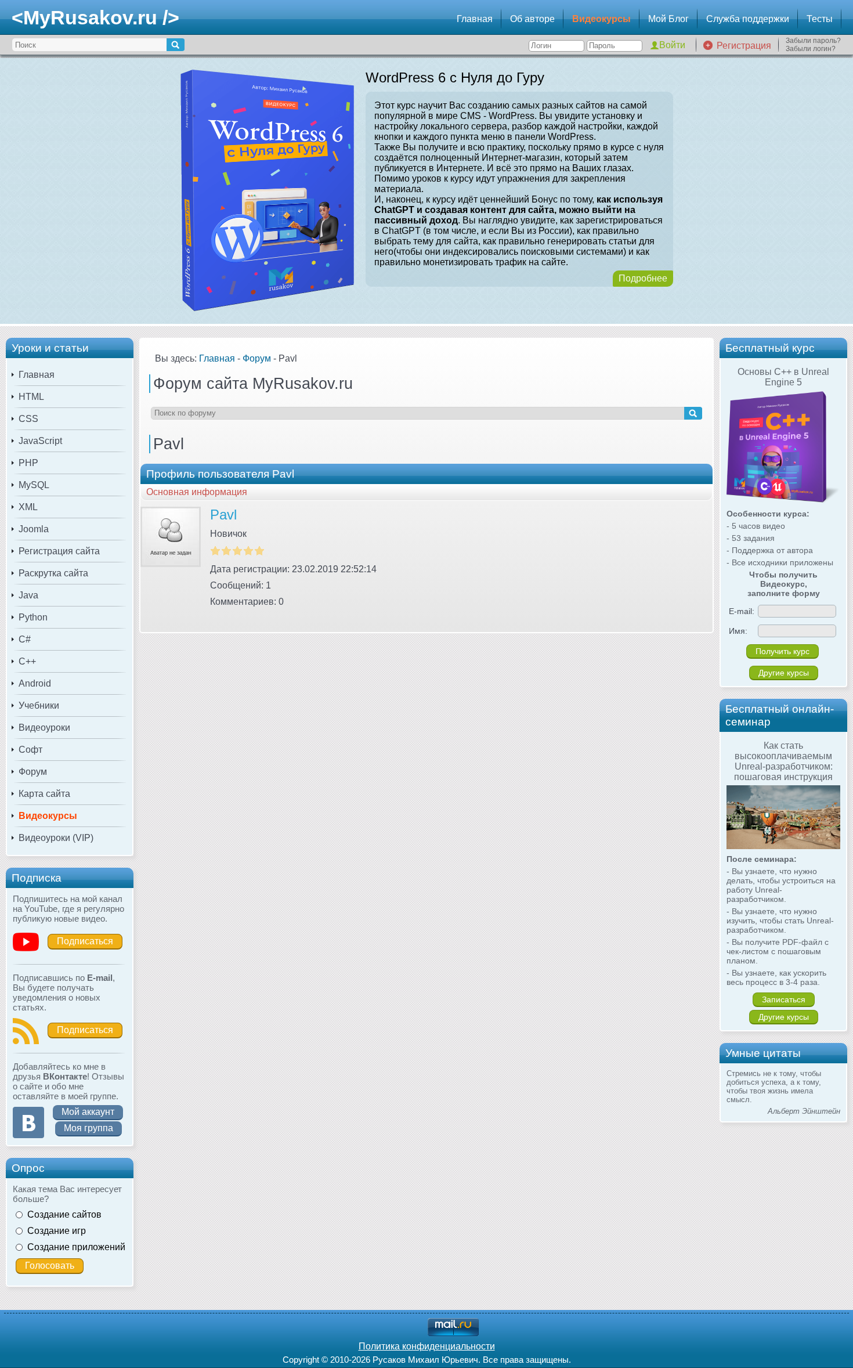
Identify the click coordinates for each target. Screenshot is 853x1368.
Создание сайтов (64, 1214)
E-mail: (741, 611)
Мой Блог (668, 19)
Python (33, 617)
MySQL (34, 485)
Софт (30, 750)
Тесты (820, 19)
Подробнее (643, 278)
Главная (475, 19)
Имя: (738, 631)
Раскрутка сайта (53, 573)
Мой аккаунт (88, 1112)
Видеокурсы (601, 19)
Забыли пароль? (813, 41)
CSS (28, 419)
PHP (28, 463)
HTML (31, 397)
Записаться (783, 999)
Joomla (34, 529)
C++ (27, 661)
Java (28, 595)
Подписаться (85, 941)
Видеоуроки (44, 727)
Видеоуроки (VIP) (56, 838)
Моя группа (88, 1128)
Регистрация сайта (59, 551)
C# (25, 639)
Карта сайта (44, 794)
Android (35, 683)
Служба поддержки (747, 19)
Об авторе (532, 19)
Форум (33, 772)
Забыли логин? (811, 49)
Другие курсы (783, 672)
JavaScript (40, 441)
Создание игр (56, 1231)
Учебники (39, 705)
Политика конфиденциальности (427, 1346)
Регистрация (744, 45)
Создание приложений (76, 1247)
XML (28, 507)
